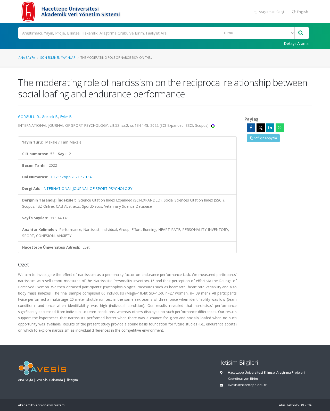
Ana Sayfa (27, 57)
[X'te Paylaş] (261, 127)
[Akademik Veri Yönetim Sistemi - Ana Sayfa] (29, 11)
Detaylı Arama (296, 43)
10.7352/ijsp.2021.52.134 (71, 176)
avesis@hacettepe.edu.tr (247, 385)
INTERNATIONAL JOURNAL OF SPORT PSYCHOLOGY (87, 188)
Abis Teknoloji (289, 405)
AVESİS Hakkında (50, 380)
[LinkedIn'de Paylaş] (270, 127)
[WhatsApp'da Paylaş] (280, 127)
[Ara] (301, 33)
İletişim (72, 380)
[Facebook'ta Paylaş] (251, 127)
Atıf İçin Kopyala (265, 138)
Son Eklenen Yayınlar (57, 57)
